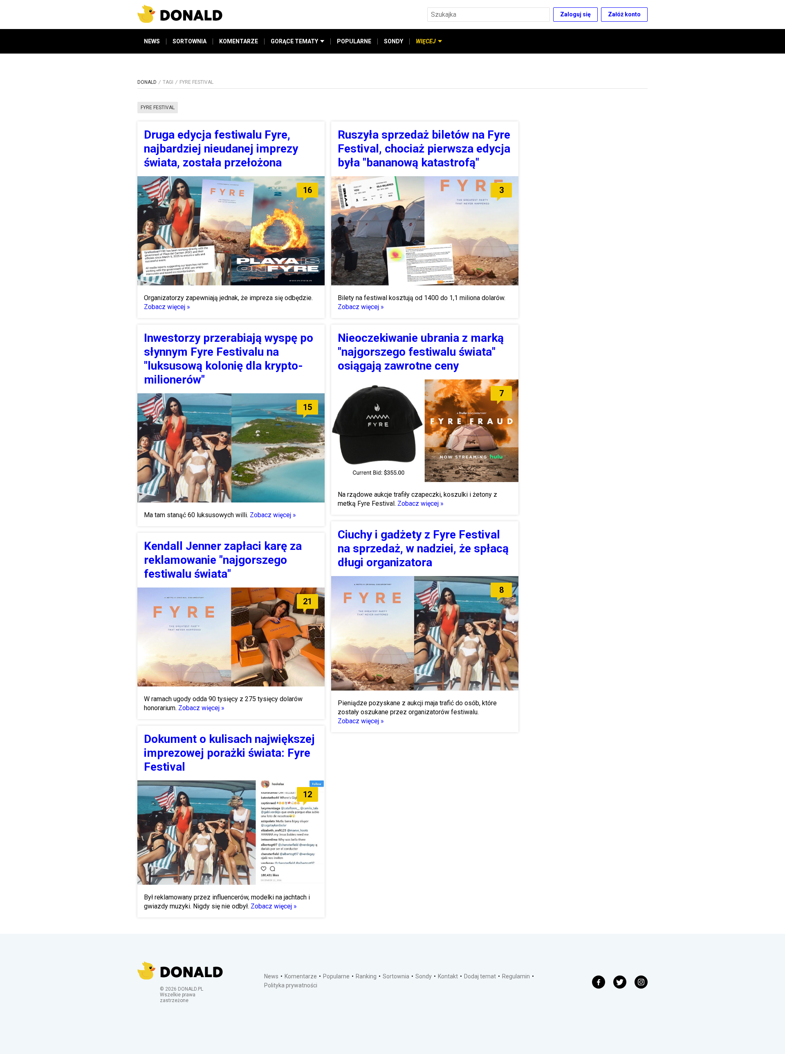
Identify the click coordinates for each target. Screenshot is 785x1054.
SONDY (393, 41)
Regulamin (516, 976)
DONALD (147, 82)
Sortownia (396, 976)
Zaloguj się (575, 14)
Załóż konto (624, 14)
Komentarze (301, 976)
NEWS (152, 41)
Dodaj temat (480, 976)
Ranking (366, 976)
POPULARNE (354, 41)
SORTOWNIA (189, 41)
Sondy (423, 976)
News (271, 976)
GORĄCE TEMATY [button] (294, 41)
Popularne (336, 976)
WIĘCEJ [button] (426, 41)
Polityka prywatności (290, 985)
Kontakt (448, 976)
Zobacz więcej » (167, 307)
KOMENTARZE (238, 41)
